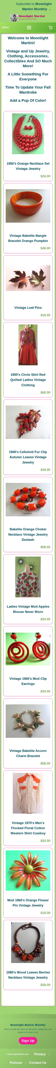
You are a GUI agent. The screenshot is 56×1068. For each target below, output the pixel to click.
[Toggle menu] (29, 28)
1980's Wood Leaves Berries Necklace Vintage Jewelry (28, 974)
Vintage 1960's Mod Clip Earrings (28, 681)
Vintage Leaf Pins (28, 307)
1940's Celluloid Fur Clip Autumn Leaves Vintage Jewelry (28, 457)
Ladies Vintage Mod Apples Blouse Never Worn (28, 609)
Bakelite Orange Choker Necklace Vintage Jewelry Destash (28, 534)
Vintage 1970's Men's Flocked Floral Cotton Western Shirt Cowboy (28, 828)
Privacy (40, 1054)
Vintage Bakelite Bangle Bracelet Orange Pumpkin (28, 238)
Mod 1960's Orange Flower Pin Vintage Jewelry (28, 902)
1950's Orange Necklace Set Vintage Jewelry (28, 166)
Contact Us (37, 1062)
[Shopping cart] (50, 27)
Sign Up (28, 1040)
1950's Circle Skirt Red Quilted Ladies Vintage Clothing (28, 380)
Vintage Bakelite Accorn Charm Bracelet (28, 753)
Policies (16, 1062)
